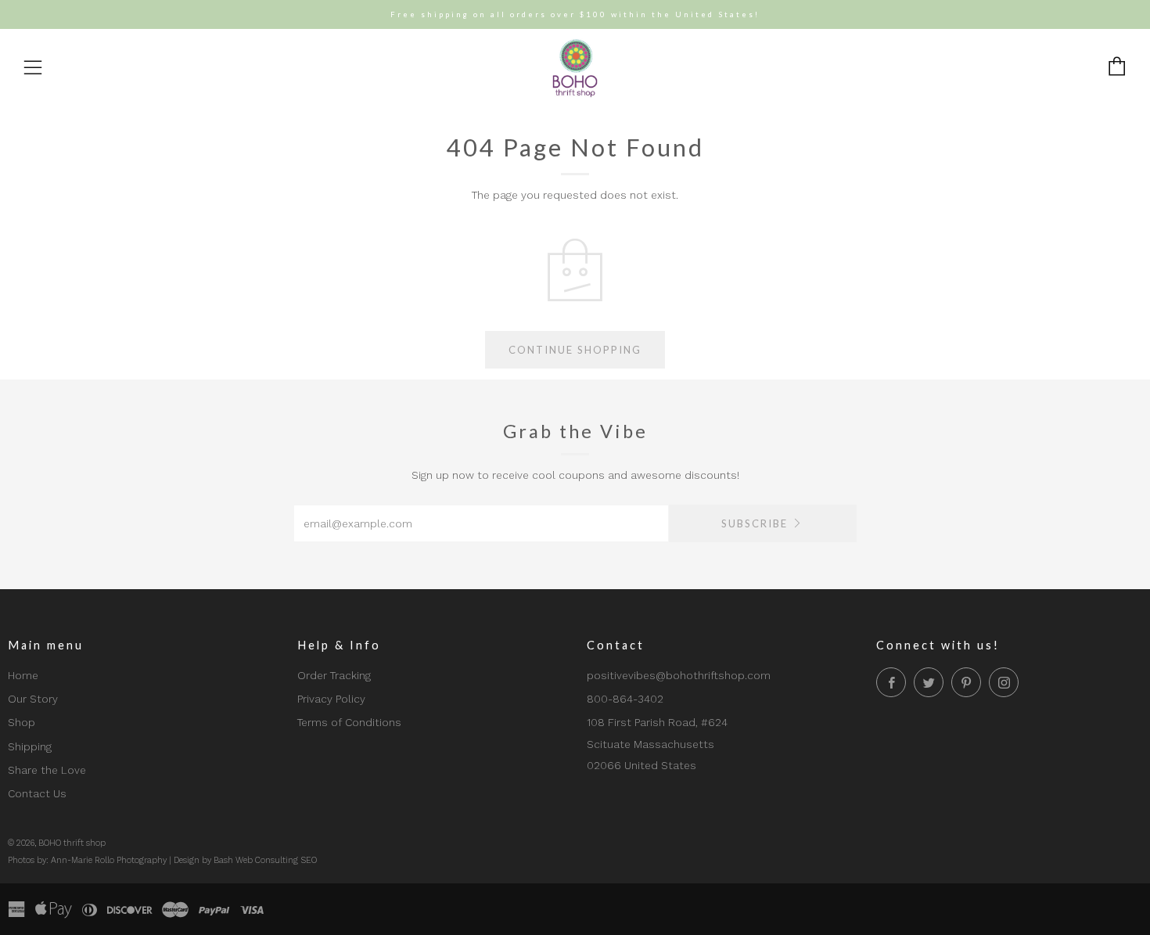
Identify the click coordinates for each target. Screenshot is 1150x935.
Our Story (33, 698)
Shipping (30, 746)
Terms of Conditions (349, 722)
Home (23, 675)
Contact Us (37, 793)
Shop (21, 722)
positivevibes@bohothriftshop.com (679, 675)
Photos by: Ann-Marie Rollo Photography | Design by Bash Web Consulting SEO (162, 860)
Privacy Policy (331, 698)
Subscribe (754, 523)
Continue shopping (575, 349)
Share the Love (47, 770)
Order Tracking (334, 675)
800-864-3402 (625, 698)
